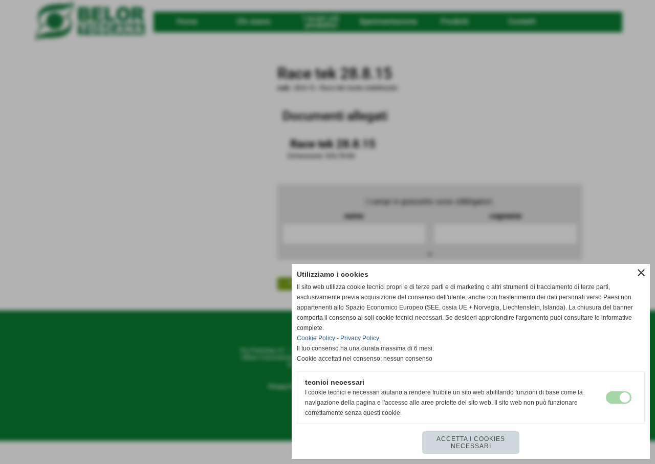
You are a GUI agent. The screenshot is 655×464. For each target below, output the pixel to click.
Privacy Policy (359, 338)
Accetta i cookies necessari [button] (470, 442)
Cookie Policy (316, 338)
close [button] (641, 273)
